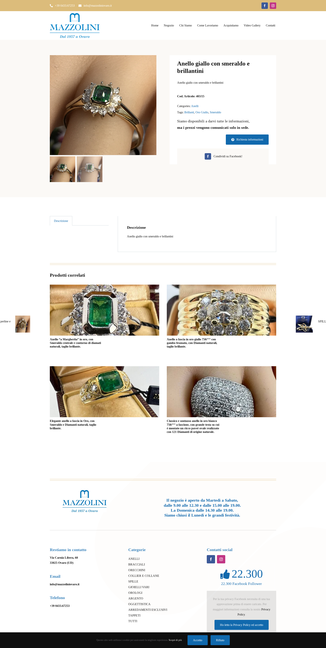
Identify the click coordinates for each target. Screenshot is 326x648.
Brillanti (189, 112)
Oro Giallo (201, 112)
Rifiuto (220, 640)
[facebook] (264, 5)
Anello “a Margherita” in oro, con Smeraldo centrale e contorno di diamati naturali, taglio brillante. (75, 343)
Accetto (197, 640)
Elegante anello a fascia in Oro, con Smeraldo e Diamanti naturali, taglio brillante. (73, 424)
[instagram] (273, 5)
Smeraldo (215, 112)
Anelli (194, 106)
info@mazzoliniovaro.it (64, 584)
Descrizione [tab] (61, 220)
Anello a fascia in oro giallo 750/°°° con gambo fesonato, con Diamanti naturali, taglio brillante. (192, 343)
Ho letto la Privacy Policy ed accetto (241, 624)
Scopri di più (175, 640)
